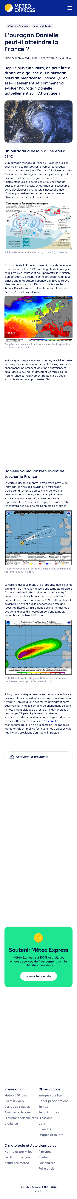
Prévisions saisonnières (21, 1118)
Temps (43, 1107)
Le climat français (17, 1157)
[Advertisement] (38, 426)
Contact (44, 1157)
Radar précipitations (53, 1101)
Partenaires (46, 1163)
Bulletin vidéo (14, 1101)
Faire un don (47, 1168)
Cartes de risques (17, 1107)
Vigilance (11, 1123)
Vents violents (42, 26)
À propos (44, 1151)
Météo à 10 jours (16, 1095)
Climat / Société (18, 26)
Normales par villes (18, 1151)
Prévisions (12, 1089)
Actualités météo (16, 1163)
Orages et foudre (51, 1135)
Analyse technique (17, 1112)
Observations (49, 1089)
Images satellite (50, 1095)
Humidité (44, 1129)
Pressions (45, 1118)
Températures (48, 1112)
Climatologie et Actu (21, 1145)
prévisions (47, 721)
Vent (41, 1123)
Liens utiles (47, 1145)
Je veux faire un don (38, 976)
